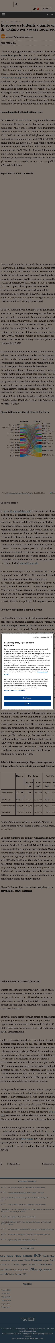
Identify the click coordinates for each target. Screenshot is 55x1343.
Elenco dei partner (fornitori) (14, 690)
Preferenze (27, 698)
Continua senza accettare (41, 637)
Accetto (28, 704)
